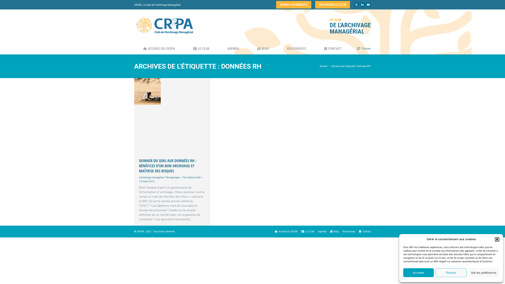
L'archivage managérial (151, 177)
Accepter (418, 272)
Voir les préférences (484, 272)
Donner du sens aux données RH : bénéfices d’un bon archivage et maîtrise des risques (167, 166)
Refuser (451, 272)
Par (191, 177)
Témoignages (172, 177)
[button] (497, 239)
